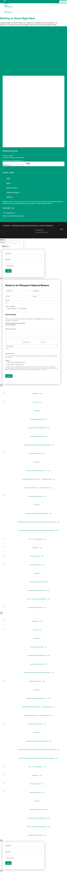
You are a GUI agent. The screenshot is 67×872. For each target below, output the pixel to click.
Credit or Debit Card (12, 308)
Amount (7, 300)
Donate (9, 376)
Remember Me (10, 266)
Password (8, 259)
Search (5, 165)
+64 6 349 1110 (10, 213)
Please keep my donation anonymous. (16, 362)
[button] (63, 1)
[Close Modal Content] (1, 278)
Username (8, 253)
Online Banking (22, 308)
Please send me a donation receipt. (15, 364)
